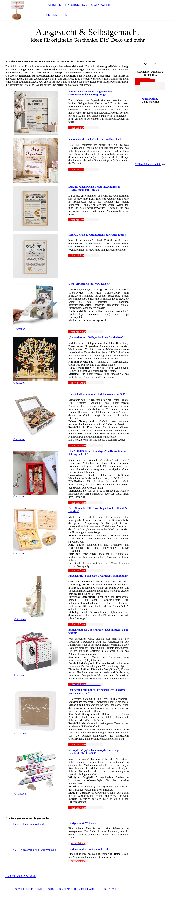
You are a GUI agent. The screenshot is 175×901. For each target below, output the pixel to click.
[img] (17, 10)
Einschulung (75, 4)
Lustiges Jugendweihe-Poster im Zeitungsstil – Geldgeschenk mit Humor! (95, 188)
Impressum (46, 889)
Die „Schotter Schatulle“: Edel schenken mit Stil (96, 394)
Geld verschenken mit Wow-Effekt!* (89, 283)
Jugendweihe (101, 4)
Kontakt (111, 889)
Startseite (53, 4)
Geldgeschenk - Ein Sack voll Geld (88, 848)
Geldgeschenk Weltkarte (82, 823)
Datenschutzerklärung (79, 889)
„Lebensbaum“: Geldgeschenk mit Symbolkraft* (96, 337)
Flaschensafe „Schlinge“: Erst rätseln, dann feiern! (97, 575)
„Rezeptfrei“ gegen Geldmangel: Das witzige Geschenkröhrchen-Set (94, 752)
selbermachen (56, 14)
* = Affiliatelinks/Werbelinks (20, 876)
